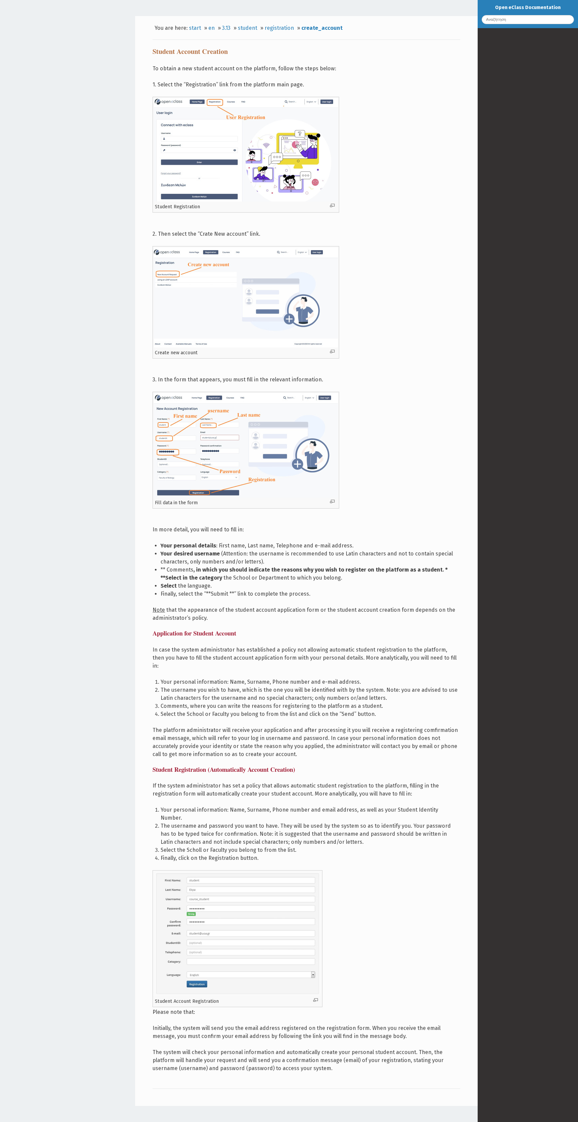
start (195, 28)
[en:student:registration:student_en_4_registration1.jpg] (246, 200)
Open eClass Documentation (528, 7)
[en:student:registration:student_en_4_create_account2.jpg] (246, 496)
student (247, 28)
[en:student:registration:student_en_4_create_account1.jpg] (246, 346)
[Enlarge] (332, 205)
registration (279, 28)
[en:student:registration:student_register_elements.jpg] (237, 994)
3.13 (226, 28)
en (211, 28)
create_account (322, 28)
